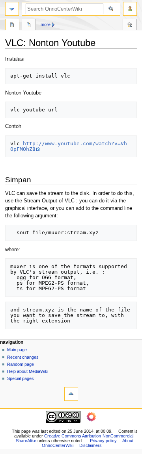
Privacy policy (103, 440)
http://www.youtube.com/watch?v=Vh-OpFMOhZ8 (70, 146)
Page (12, 25)
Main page (17, 349)
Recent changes (23, 357)
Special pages (20, 378)
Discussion (29, 25)
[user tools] (130, 9)
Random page (20, 364)
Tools (129, 25)
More (45, 24)
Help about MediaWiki (27, 371)
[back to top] (71, 394)
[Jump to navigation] (12, 9)
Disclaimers (90, 445)
